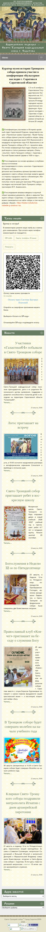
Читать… (8, 402)
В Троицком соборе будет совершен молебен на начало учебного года (23, 726)
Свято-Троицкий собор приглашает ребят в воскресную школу (23, 495)
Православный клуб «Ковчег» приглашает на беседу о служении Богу (23, 636)
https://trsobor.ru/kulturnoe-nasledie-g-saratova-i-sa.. (20, 204)
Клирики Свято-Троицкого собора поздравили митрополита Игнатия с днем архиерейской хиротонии (23, 803)
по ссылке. (8, 295)
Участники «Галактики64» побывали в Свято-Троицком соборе (23, 347)
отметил (26, 864)
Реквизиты (9, 246)
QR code (8, 238)
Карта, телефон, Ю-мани (26, 238)
